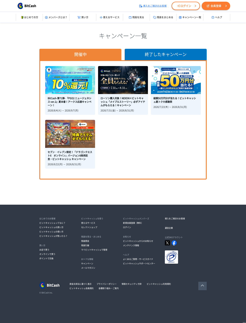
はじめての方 (31, 17)
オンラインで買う (47, 254)
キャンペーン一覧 (191, 17)
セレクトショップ (89, 227)
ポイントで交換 (46, 258)
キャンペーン (87, 263)
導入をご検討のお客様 (155, 6)
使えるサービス (111, 17)
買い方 (84, 17)
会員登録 (216, 6)
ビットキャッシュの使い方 (51, 232)
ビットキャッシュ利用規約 (159, 284)
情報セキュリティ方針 (132, 284)
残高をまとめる (165, 17)
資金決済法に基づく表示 (80, 284)
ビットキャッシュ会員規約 (81, 288)
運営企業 (169, 228)
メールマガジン (88, 268)
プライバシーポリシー (107, 284)
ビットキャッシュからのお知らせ (138, 241)
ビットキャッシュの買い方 (51, 227)
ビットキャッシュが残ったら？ (53, 236)
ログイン (185, 6)
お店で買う (44, 250)
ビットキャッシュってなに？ (52, 223)
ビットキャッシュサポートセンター (139, 263)
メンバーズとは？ (58, 17)
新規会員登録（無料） (133, 223)
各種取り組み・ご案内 (109, 288)
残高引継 (85, 245)
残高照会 (85, 241)
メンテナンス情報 (131, 245)
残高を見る (138, 17)
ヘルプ (218, 17)
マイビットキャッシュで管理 (94, 250)
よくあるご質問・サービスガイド (138, 259)
